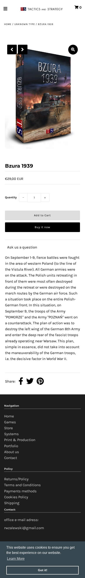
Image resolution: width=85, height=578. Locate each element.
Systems (11, 434)
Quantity (11, 197)
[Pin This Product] (40, 381)
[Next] (22, 49)
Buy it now (42, 227)
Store (8, 428)
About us (11, 452)
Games (10, 422)
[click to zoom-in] (73, 50)
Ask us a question (22, 247)
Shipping (11, 503)
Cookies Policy (16, 497)
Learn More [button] (16, 558)
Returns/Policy (16, 479)
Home (7, 24)
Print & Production (19, 440)
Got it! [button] (42, 570)
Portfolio (11, 446)
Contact (10, 458)
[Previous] (12, 49)
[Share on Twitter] (30, 381)
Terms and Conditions (22, 485)
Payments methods (20, 491)
